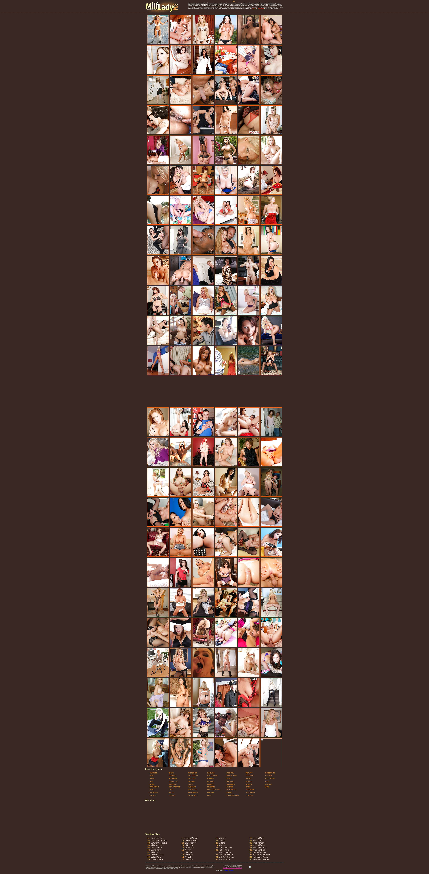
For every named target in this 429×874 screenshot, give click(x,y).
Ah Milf (188, 857)
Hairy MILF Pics (260, 847)
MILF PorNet (190, 843)
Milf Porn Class (157, 855)
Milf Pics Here (191, 840)
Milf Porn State (157, 845)
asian (152, 778)
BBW (151, 790)
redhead (249, 776)
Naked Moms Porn (261, 859)
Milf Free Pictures (226, 857)
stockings (250, 792)
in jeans (210, 773)
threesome (270, 773)
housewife (193, 795)
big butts (154, 792)
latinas (210, 781)
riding (248, 778)
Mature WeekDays (159, 843)
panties (230, 787)
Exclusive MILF (157, 838)
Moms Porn (156, 850)
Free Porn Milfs (259, 843)
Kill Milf (188, 850)
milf (209, 795)
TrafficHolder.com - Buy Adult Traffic (232, 868)
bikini (171, 773)
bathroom (154, 787)
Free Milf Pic (258, 838)
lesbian (210, 784)
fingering (192, 773)
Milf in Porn (156, 857)
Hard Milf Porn (191, 838)
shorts (249, 784)
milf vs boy (232, 776)
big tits (153, 795)
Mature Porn (156, 847)
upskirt (268, 784)
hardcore (192, 790)
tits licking (270, 778)
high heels (193, 792)
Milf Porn (189, 859)
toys (267, 781)
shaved (249, 781)
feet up (172, 795)
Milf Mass (189, 855)
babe (152, 784)
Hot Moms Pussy (260, 857)
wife (267, 787)
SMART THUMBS (228, 870)
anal (152, 776)
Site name (257, 840)
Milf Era (222, 845)
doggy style (174, 787)
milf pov (230, 773)
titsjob (268, 776)
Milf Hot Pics (224, 859)
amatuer (153, 773)
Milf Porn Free (225, 852)
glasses (192, 778)
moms (229, 778)
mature (210, 792)
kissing (210, 778)
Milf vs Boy (189, 845)
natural (230, 781)
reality (249, 773)
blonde (172, 776)
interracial (212, 776)
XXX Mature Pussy (261, 855)
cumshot (173, 784)
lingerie (211, 787)
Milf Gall (222, 840)
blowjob (173, 778)
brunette (173, 781)
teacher (249, 795)
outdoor (231, 784)
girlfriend (193, 776)
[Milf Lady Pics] (162, 12)
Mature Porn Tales (159, 840)
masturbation (213, 790)
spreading (250, 790)
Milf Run (222, 838)
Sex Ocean (261, 8)
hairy (190, 784)
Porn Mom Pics (225, 847)
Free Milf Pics (259, 845)
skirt (248, 787)
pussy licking (233, 795)
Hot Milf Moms (259, 852)
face (171, 790)
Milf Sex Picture (226, 855)
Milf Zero (188, 852)
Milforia (222, 843)
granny (191, 781)
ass (151, 781)
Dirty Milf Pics (157, 859)
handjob (192, 787)
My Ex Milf (189, 847)
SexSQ (254, 8)
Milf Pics (154, 852)
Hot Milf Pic (224, 850)
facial (172, 792)
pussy (229, 792)
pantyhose (231, 790)
